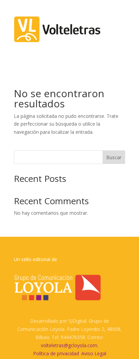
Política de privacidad (56, 353)
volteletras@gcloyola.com (69, 345)
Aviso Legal (93, 353)
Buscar (113, 157)
